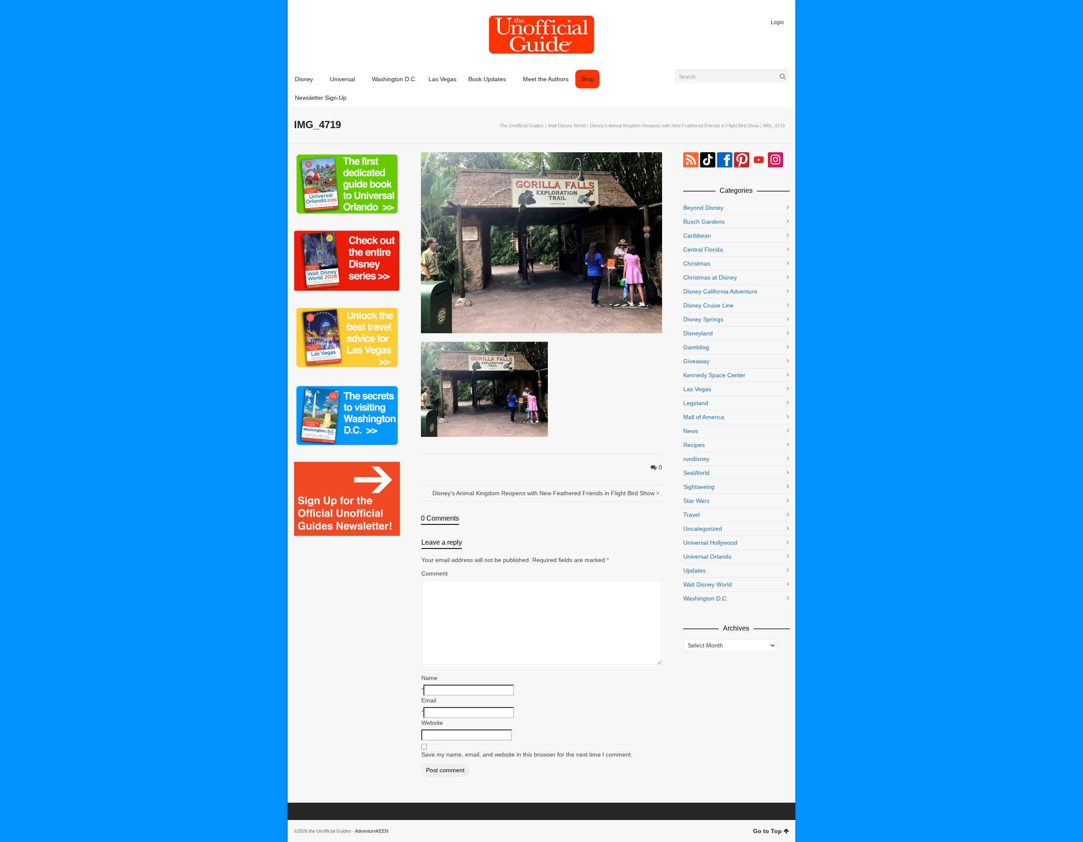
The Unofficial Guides (522, 125)
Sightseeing (699, 486)
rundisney (696, 458)
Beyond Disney (703, 207)
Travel (691, 514)
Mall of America (703, 417)
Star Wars (696, 500)
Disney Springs (703, 319)
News (690, 431)
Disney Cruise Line (708, 305)
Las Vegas (697, 389)
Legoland (695, 403)
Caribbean (697, 235)
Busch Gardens (704, 221)
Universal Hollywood (710, 542)
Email (428, 700)
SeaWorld (696, 472)
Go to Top (767, 831)
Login (777, 22)
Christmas (696, 263)
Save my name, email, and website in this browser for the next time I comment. (526, 754)
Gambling (696, 347)
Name (429, 678)
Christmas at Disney (710, 277)
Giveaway (696, 361)
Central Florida (703, 249)
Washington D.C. (705, 598)
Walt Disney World (566, 125)
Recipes (694, 445)
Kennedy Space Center (714, 375)
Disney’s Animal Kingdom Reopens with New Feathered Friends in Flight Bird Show (674, 125)
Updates (694, 570)
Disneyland (698, 333)
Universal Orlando (707, 556)
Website (432, 722)
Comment (434, 573)
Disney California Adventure (720, 291)
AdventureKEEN (371, 831)
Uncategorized (702, 528)
